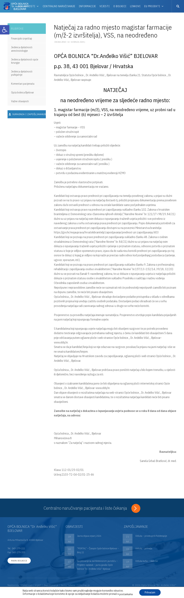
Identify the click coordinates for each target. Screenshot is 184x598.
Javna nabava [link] (68, 585)
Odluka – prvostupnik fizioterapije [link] (151, 535)
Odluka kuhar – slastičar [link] (146, 561)
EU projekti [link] (152, 6)
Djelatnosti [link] (27, 585)
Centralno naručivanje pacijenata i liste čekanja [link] (86, 508)
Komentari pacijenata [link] (22, 83)
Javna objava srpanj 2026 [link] (89, 535)
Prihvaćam (150, 592)
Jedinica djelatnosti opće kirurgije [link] (24, 61)
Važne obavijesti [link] (20, 101)
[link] (4, 29)
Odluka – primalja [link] (143, 548)
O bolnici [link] (119, 6)
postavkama (126, 594)
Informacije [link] (87, 6)
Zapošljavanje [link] (51, 585)
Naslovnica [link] (13, 585)
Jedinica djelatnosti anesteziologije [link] (21, 49)
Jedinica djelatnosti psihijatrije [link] (21, 73)
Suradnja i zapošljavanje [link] (29, 114)
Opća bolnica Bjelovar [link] (22, 92)
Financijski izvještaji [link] (21, 38)
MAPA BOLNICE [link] (19, 560)
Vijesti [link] (105, 6)
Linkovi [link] (135, 6)
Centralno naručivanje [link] (59, 6)
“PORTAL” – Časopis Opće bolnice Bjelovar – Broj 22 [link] (98, 550)
